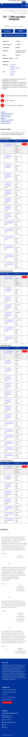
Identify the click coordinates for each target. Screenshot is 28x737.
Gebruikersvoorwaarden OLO (9, 692)
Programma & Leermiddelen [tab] (7, 113)
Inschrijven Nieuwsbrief (7, 702)
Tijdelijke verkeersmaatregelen (21, 10)
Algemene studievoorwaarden (9, 689)
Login (24, 2)
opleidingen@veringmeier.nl (20, 0)
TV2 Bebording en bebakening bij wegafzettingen (8, 175)
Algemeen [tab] (3, 112)
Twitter (5, 724)
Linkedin (5, 727)
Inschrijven (25, 144)
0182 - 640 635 (11, 0)
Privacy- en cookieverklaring (8, 697)
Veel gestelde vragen (7, 699)
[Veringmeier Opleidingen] (10, 5)
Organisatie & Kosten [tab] (5, 115)
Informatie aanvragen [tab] (5, 116)
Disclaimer (4, 694)
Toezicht (12, 73)
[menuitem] (21, 5)
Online (11, 145)
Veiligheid (14, 12)
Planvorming (13, 64)
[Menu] (21, 5)
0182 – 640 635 (7, 719)
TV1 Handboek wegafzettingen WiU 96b (9, 156)
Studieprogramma (12, 10)
